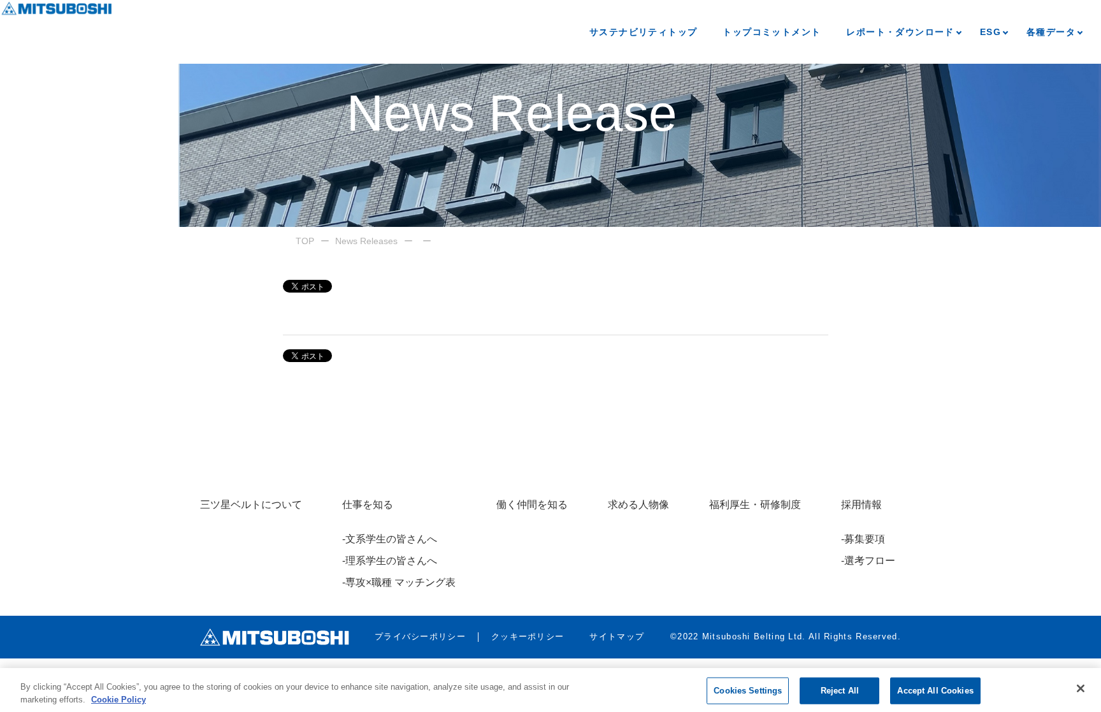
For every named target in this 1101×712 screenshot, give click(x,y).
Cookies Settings (748, 690)
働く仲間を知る (532, 504)
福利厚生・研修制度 (755, 504)
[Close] (1081, 688)
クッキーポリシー (527, 636)
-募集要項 (863, 539)
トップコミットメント (772, 32)
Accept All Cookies (935, 690)
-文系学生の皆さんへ (389, 539)
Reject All (840, 690)
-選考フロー (868, 560)
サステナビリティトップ (643, 32)
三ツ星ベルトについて (251, 504)
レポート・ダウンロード (900, 32)
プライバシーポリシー (420, 636)
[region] (550, 690)
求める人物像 (638, 504)
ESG (990, 32)
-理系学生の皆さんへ (389, 560)
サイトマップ (616, 636)
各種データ (1051, 32)
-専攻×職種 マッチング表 (399, 582)
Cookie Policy (118, 699)
